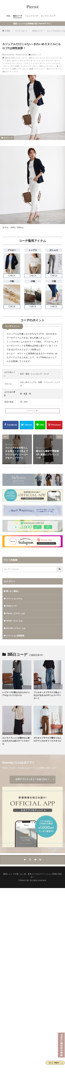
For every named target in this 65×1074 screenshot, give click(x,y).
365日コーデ (37, 31)
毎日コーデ (17, 16)
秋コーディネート (54, 69)
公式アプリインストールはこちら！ (32, 779)
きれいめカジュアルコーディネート (21, 61)
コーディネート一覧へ (32, 410)
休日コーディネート (47, 66)
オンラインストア (48, 16)
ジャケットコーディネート (34, 63)
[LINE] (40, 425)
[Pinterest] (54, 425)
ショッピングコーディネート (48, 61)
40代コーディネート (37, 58)
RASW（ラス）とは (14, 621)
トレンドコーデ (31, 16)
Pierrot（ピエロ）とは (15, 613)
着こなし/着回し (12, 591)
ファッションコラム (14, 599)
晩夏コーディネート (37, 69)
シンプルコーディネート (12, 63)
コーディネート (21, 31)
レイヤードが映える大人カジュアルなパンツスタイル (16, 693)
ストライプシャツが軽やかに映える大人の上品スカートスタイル (16, 741)
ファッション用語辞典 (15, 636)
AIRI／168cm (17, 227)
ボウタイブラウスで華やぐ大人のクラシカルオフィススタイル (47, 739)
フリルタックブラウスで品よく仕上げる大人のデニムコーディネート (47, 695)
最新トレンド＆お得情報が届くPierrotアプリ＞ (32, 24)
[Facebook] (11, 425)
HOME (7, 31)
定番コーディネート (20, 69)
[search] (60, 569)
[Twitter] (27, 425)
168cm (7, 58)
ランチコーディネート (29, 66)
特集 (8, 16)
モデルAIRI (14, 66)
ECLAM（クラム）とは (15, 628)
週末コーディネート (10, 72)
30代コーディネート (19, 58)
